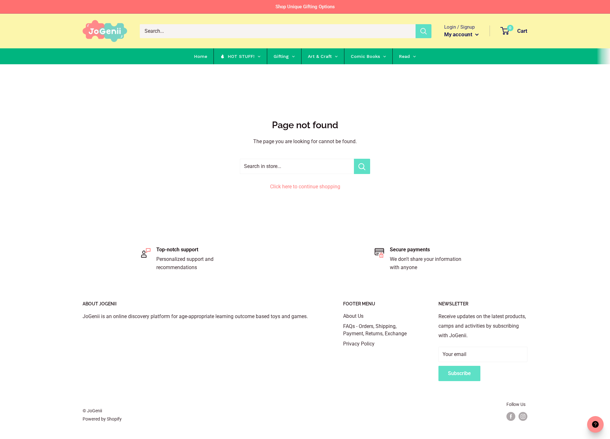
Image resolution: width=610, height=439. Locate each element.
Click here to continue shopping (305, 187)
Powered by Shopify (102, 419)
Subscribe (459, 373)
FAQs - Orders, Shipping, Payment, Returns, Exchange (375, 329)
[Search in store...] (362, 166)
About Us (353, 316)
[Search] (423, 31)
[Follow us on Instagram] (522, 416)
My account (459, 34)
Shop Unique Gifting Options (305, 7)
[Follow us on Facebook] (510, 416)
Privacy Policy (359, 344)
